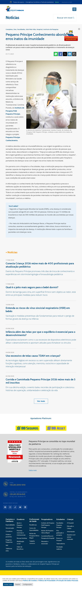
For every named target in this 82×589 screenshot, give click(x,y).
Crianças (70, 519)
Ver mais (41, 401)
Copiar (74, 54)
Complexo (9, 29)
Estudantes (60, 519)
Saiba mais (33, 470)
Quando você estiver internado (71, 537)
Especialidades (10, 525)
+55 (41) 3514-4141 (17, 494)
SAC (7, 545)
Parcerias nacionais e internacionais (21, 533)
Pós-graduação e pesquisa (60, 533)
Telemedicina (60, 544)
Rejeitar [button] (17, 584)
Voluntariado (71, 531)
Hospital (39, 29)
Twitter (65, 54)
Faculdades (21, 29)
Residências (33, 525)
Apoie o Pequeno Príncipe (19, 525)
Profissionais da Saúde (34, 520)
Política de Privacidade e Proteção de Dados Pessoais (58, 580)
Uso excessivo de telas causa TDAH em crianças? (33, 355)
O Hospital (70, 523)
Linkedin (70, 54)
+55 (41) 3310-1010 (17, 485)
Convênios (9, 531)
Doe (15, 29)
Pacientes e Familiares (10, 520)
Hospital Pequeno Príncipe (15, 9)
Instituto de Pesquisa (50, 29)
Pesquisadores (47, 519)
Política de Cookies (30, 580)
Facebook (60, 54)
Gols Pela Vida (31, 29)
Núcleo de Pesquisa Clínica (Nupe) (34, 536)
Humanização (10, 528)
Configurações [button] (27, 584)
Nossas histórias (22, 538)
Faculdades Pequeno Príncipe (59, 525)
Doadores (20, 519)
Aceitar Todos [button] (8, 584)
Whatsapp (56, 54)
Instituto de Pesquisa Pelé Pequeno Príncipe (47, 525)
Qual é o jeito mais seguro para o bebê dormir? (32, 287)
